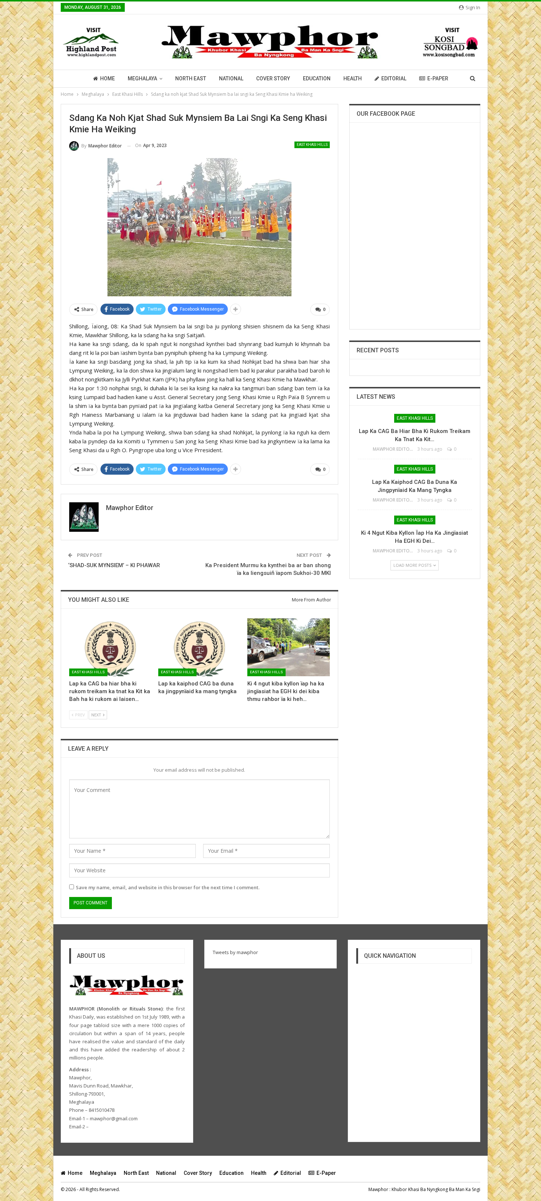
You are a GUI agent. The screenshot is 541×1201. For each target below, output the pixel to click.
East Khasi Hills (312, 145)
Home (107, 78)
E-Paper (437, 78)
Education (316, 78)
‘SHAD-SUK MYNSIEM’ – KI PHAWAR (114, 565)
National (231, 78)
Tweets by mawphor (235, 952)
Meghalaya (142, 78)
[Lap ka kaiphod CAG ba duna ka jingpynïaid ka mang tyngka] (199, 647)
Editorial (393, 78)
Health (352, 78)
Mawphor (378, 1189)
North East (190, 78)
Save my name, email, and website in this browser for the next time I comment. (167, 887)
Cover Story (273, 78)
